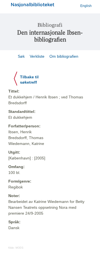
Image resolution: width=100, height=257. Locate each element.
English (86, 6)
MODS (19, 247)
